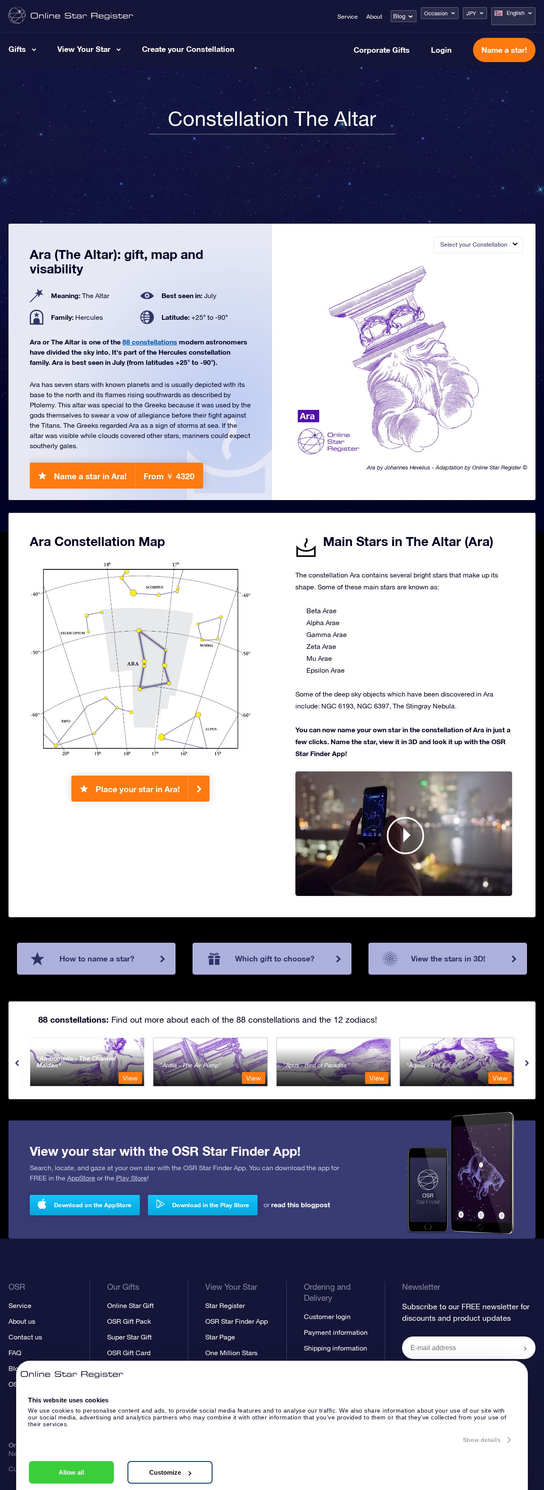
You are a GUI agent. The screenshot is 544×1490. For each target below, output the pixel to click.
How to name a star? (97, 958)
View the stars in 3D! (448, 958)
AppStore (81, 1178)
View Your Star (83, 49)
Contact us (25, 1337)
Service (347, 16)
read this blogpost (300, 1204)
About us (21, 1321)
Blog (399, 16)
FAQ (14, 1352)
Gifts (17, 49)
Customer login (327, 1316)
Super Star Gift (129, 1337)
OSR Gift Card (128, 1352)
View (130, 1078)
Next (527, 1063)
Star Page (220, 1337)
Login (441, 49)
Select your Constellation (473, 244)
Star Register (225, 1305)
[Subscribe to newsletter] (525, 1348)
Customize (165, 1472)
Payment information (336, 1332)
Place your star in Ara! (138, 789)
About (374, 16)
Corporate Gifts (382, 49)
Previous (17, 1063)
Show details (482, 1439)
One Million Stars (231, 1352)
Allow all (71, 1472)
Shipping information (335, 1348)
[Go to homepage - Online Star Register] (70, 16)
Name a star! (504, 49)
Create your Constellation (188, 49)
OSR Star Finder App (236, 1321)
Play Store (131, 1178)
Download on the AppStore (92, 1204)
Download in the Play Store (210, 1204)
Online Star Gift (130, 1305)
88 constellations (149, 342)
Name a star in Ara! (124, 476)
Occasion (436, 13)
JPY (471, 13)
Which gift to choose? (274, 958)
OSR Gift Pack (129, 1321)
